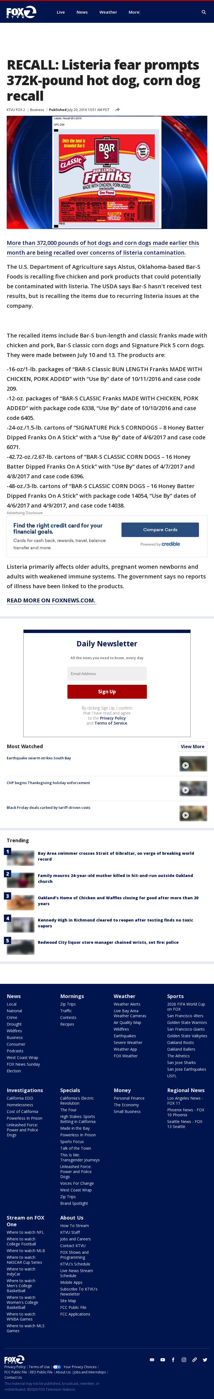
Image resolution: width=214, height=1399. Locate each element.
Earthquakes (125, 1035)
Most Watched (25, 746)
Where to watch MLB (26, 1250)
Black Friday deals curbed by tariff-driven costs (48, 807)
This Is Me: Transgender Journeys (80, 1157)
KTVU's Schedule (75, 1264)
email (152, 1359)
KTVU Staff (70, 1232)
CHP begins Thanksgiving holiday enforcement (48, 782)
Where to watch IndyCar (21, 1271)
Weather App (125, 1049)
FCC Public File (73, 1307)
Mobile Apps (71, 1282)
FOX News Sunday (23, 1064)
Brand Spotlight (74, 1203)
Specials (70, 1090)
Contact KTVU (73, 1245)
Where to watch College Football (21, 1241)
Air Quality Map (127, 1022)
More (134, 12)
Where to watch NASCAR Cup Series (24, 1260)
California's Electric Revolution (77, 1100)
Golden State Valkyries (187, 1035)
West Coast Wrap (22, 1057)
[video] (193, 764)
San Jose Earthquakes (186, 1069)
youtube (162, 1359)
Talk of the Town (75, 1148)
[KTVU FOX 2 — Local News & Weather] (25, 12)
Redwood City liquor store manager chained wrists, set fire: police (108, 942)
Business (37, 109)
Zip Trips (68, 1004)
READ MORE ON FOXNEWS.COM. (52, 600)
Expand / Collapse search (204, 12)
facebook (173, 1359)
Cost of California (22, 1111)
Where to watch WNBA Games (21, 1316)
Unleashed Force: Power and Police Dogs (22, 1129)
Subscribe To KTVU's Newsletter (79, 1291)
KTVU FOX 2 (16, 109)
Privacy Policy (113, 718)
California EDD (20, 1098)
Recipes (67, 1024)
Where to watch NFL (25, 1232)
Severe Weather (128, 1042)
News (14, 996)
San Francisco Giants (186, 1029)
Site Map (68, 1300)
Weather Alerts (127, 1004)
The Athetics (178, 1055)
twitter (205, 1359)
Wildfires (14, 1030)
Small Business (127, 1111)
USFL (172, 1075)
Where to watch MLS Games (26, 1328)
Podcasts (15, 1050)
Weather (124, 996)
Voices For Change (77, 1183)
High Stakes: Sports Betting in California (78, 1119)
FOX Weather (126, 1055)
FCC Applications (75, 1314)
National (14, 1010)
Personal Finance (129, 1098)
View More (193, 746)
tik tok (194, 1359)
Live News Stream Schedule (76, 1273)
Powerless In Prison (24, 1118)
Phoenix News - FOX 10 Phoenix (185, 1112)
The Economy (126, 1104)
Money (122, 1090)
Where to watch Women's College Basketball (22, 1302)
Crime (12, 1017)
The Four (68, 1109)
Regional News (186, 1090)
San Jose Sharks (181, 1062)
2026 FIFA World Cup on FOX (186, 1006)
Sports (175, 996)
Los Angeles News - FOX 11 (185, 1100)
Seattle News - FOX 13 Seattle (184, 1124)
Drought (14, 1024)
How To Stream (74, 1225)
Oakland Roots (180, 1042)
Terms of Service (110, 723)
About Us (71, 1217)
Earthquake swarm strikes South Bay (39, 757)
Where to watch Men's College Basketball (21, 1285)
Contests (68, 1017)
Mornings (72, 996)
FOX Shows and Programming (74, 1255)
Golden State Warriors (187, 1022)
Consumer (16, 1044)
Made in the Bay (75, 1128)
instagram (183, 1359)
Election (14, 1070)
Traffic (66, 1010)
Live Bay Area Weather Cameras (130, 1013)
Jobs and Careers (75, 1239)
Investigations (25, 1090)
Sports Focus (72, 1141)
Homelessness (20, 1104)
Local (11, 1004)
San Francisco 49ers (185, 1015)
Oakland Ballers (181, 1049)
